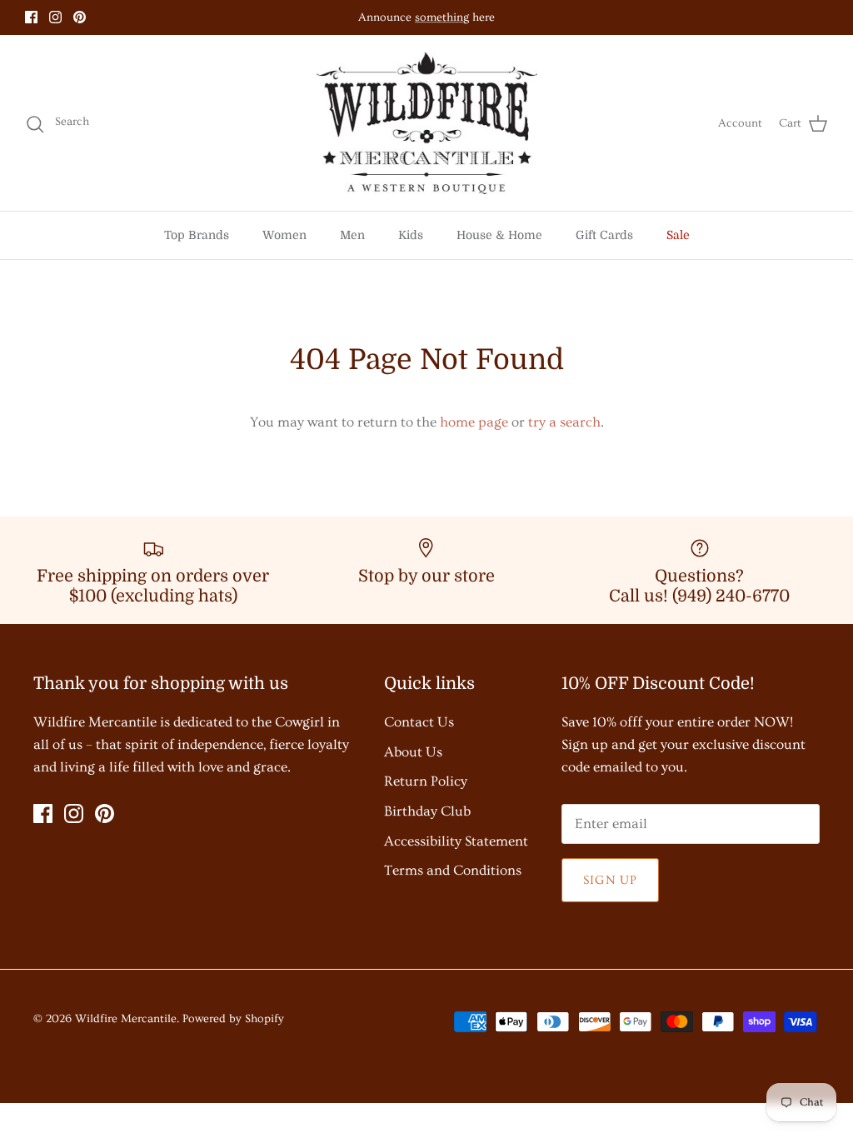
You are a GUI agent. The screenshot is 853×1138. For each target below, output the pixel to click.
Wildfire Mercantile (126, 1019)
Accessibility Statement (456, 841)
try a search (564, 422)
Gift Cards (604, 235)
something (442, 17)
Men (352, 235)
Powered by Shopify (233, 1019)
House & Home (499, 235)
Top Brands (196, 235)
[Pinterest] (79, 17)
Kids (410, 235)
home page (474, 422)
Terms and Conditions (452, 870)
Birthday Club (427, 811)
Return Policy (425, 781)
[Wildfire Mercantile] (427, 123)
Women (284, 235)
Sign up (610, 880)
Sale (678, 235)
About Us (413, 752)
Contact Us (419, 722)
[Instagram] (55, 17)
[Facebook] (31, 17)
